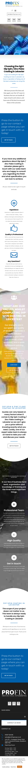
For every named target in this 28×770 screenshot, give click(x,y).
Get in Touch (8, 140)
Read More (13, 766)
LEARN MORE (13, 364)
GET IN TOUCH (13, 370)
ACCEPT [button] (19, 766)
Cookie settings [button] (6, 766)
